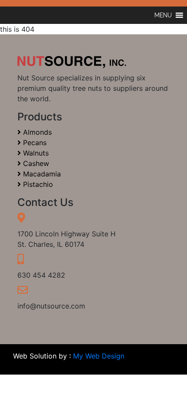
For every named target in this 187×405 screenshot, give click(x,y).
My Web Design (98, 356)
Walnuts (35, 153)
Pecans (34, 142)
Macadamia (41, 173)
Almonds (36, 132)
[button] (163, 15)
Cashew (35, 163)
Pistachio (37, 184)
